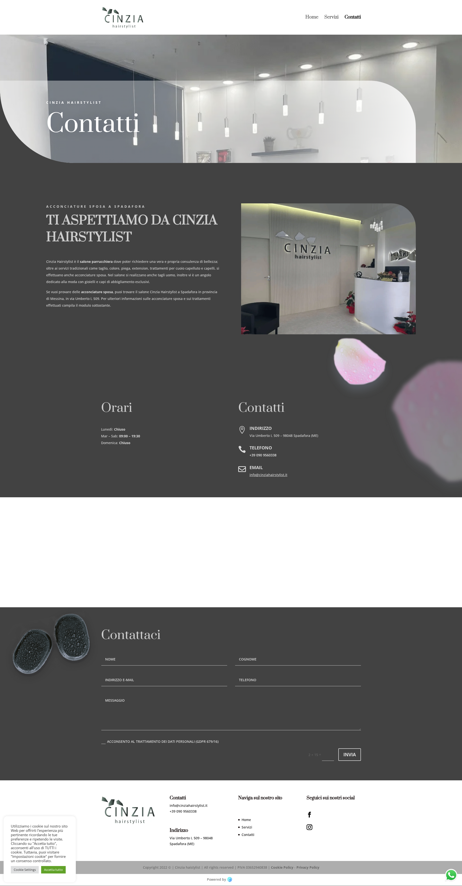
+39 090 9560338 (263, 455)
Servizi (331, 18)
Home (311, 18)
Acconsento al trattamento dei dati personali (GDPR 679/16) (162, 741)
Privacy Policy (307, 867)
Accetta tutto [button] (53, 869)
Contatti (353, 18)
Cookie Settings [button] (25, 869)
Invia (349, 754)
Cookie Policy (282, 867)
